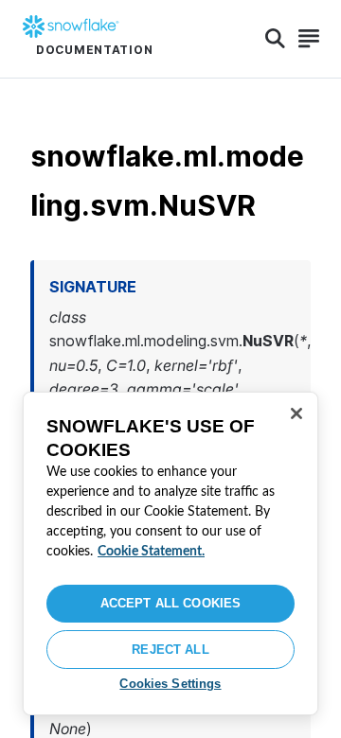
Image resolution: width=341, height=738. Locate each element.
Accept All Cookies (170, 603)
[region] (170, 553)
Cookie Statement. (151, 551)
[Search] (275, 38)
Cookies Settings (170, 683)
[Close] (296, 413)
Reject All (170, 649)
